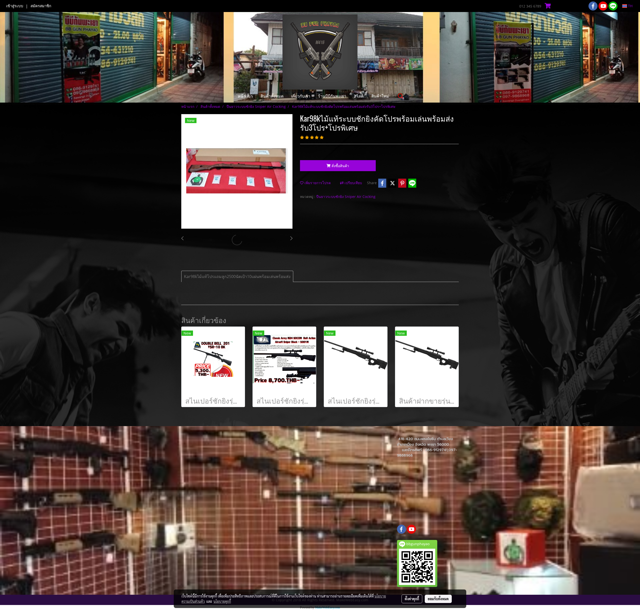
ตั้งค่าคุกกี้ (412, 598)
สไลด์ (359, 96)
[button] (400, 96)
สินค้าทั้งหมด (272, 96)
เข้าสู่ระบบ (14, 6)
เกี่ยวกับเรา (300, 96)
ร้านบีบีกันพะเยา (332, 96)
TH (629, 6)
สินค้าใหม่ (380, 96)
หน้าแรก (245, 96)
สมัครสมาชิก (40, 6)
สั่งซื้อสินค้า (339, 165)
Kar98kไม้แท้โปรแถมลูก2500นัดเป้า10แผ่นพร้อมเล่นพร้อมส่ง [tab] (237, 276)
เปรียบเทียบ (353, 182)
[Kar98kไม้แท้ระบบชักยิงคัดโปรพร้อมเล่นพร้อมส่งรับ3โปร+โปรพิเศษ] (237, 171)
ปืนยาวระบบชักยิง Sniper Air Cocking (346, 196)
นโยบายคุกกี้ (222, 601)
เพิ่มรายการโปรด (317, 182)
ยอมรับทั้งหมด (438, 598)
